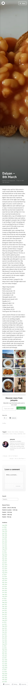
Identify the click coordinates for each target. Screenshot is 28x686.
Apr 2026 (4, 533)
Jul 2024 (4, 574)
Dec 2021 (4, 636)
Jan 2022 (4, 634)
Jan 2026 (4, 539)
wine (24, 433)
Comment (18, 486)
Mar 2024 (4, 582)
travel (11, 433)
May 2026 (4, 531)
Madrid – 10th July (7, 514)
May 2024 (4, 578)
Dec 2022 (4, 612)
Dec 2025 (4, 541)
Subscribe (21, 408)
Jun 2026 (4, 529)
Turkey (15, 433)
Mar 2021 (4, 654)
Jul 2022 (4, 622)
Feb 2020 (4, 679)
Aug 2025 (4, 549)
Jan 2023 (4, 610)
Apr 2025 (4, 557)
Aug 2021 (4, 644)
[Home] (3, 3)
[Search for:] (10, 499)
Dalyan (9, 432)
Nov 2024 (4, 567)
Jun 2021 (4, 648)
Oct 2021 (4, 640)
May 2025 (4, 555)
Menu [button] (23, 3)
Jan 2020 (4, 681)
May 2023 (4, 602)
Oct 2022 (4, 616)
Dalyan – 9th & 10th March (17, 458)
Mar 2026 (4, 535)
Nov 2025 (4, 543)
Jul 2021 (4, 646)
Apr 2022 (4, 628)
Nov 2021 (4, 638)
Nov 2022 (4, 614)
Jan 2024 (4, 586)
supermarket (5, 433)
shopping (21, 432)
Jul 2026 (4, 527)
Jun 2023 (4, 600)
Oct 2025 (4, 545)
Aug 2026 (4, 525)
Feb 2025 (4, 561)
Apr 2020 (4, 675)
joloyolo (4, 180)
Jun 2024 (4, 576)
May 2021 (4, 650)
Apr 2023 (4, 604)
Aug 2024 (4, 572)
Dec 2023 (4, 588)
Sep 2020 (4, 665)
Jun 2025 (4, 553)
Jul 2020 (4, 669)
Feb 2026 (4, 537)
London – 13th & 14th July (9, 507)
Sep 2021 (4, 642)
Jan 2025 (4, 563)
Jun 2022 (4, 624)
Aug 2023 (4, 596)
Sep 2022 (4, 618)
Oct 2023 (4, 592)
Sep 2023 (4, 594)
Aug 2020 (4, 667)
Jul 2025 (4, 551)
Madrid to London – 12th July (9, 510)
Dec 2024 (4, 565)
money (16, 432)
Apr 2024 (4, 580)
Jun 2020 (4, 671)
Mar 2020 (4, 677)
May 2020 (4, 673)
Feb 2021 (4, 656)
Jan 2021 (4, 658)
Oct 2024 (4, 568)
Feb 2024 (4, 584)
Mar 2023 (4, 606)
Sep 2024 (4, 570)
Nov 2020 (4, 661)
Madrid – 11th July (7, 512)
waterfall (19, 433)
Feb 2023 (4, 608)
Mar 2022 (4, 630)
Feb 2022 (4, 632)
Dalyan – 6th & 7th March (10, 456)
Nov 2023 (4, 590)
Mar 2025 (4, 559)
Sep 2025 (4, 547)
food (13, 432)
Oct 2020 (4, 664)
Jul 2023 (4, 598)
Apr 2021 (4, 652)
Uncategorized (11, 180)
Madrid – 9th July (6, 517)
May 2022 (4, 626)
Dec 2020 (4, 660)
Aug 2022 (4, 620)
